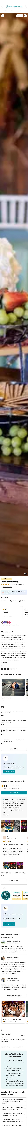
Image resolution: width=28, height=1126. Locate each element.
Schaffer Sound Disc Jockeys (12, 1019)
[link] (13, 690)
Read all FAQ (14, 749)
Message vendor (9, 771)
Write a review (14, 792)
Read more (4, 662)
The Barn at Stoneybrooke (14, 941)
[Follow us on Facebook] (2, 669)
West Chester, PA (7, 587)
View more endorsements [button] (14, 995)
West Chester (12, 11)
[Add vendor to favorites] (25, 15)
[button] (14, 764)
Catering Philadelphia (6, 1047)
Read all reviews (13, 880)
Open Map (23, 1035)
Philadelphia (4, 11)
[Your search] (2, 15)
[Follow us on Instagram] (8, 669)
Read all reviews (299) (8, 616)
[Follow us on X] (5, 669)
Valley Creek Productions (13, 957)
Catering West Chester (17, 1047)
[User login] (26, 7)
